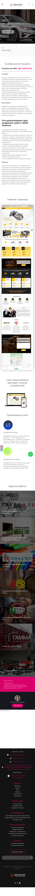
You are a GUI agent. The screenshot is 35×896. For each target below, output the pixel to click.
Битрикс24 (17, 841)
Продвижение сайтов (11, 459)
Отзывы (17, 787)
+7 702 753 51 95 (17, 758)
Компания (17, 783)
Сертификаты (17, 796)
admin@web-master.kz (17, 755)
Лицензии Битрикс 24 (17, 845)
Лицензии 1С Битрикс (17, 807)
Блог (17, 789)
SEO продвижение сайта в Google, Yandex (18, 815)
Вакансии (17, 785)
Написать (17, 705)
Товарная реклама (17, 829)
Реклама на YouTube (17, 835)
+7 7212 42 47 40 (17, 762)
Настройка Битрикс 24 (17, 843)
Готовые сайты (17, 803)
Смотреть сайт (8, 32)
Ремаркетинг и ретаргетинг (18, 831)
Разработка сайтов (10, 432)
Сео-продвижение (17, 813)
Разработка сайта (17, 805)
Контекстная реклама (17, 825)
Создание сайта (17, 801)
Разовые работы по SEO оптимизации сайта (17, 817)
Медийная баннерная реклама (17, 833)
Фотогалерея (17, 794)
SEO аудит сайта (17, 819)
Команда (17, 792)
